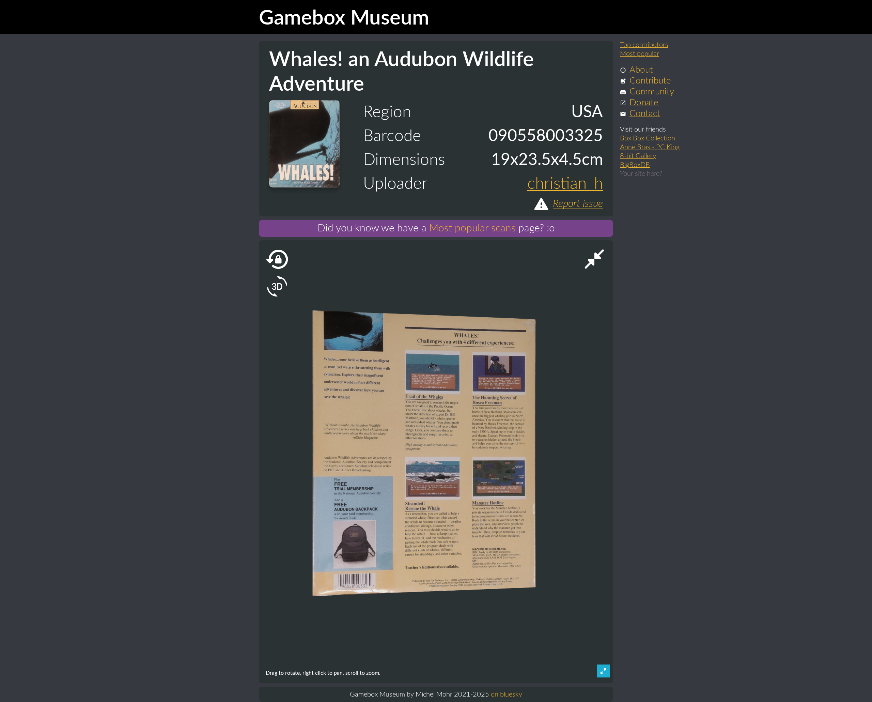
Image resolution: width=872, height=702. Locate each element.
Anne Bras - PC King (650, 146)
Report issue (578, 204)
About (641, 69)
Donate (643, 102)
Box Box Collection (647, 137)
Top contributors (644, 44)
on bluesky (506, 694)
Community (651, 91)
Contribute (650, 80)
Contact (644, 113)
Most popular (639, 53)
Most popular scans (472, 228)
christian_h (565, 184)
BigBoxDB (635, 164)
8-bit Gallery (638, 155)
